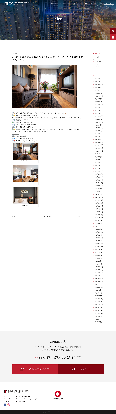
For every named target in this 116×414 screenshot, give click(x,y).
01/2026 (99, 93)
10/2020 (99, 264)
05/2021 (99, 244)
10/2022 (99, 194)
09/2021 (99, 232)
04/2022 (99, 212)
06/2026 (99, 81)
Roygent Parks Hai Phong (23, 396)
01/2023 (99, 186)
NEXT (80, 217)
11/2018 (98, 319)
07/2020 (99, 273)
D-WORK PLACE (20, 401)
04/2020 (99, 281)
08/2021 (98, 235)
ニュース (98, 64)
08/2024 (99, 131)
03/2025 (99, 116)
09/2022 (99, 197)
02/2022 (99, 218)
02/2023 (99, 183)
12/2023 (98, 154)
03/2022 (99, 215)
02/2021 (98, 252)
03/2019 (99, 313)
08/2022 (99, 200)
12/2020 (98, 258)
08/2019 (98, 302)
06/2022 (99, 206)
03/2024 (99, 145)
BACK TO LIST (47, 217)
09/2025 (99, 105)
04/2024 (99, 142)
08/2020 (99, 270)
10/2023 (99, 160)
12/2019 (98, 290)
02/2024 (99, 148)
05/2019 (98, 307)
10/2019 (98, 296)
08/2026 (99, 79)
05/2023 (99, 174)
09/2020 (99, 267)
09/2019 (99, 299)
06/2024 (99, 136)
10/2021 (98, 229)
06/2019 (99, 304)
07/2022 (99, 203)
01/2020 (99, 287)
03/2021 (99, 249)
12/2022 (98, 189)
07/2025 (99, 110)
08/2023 (99, 165)
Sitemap (7, 401)
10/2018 (98, 322)
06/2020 (99, 276)
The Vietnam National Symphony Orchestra (29, 399)
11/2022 (98, 192)
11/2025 (98, 99)
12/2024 (99, 122)
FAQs (6, 396)
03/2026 (99, 90)
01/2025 (98, 119)
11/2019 (98, 293)
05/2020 (99, 278)
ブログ (97, 66)
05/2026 (99, 84)
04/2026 (99, 87)
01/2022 (99, 220)
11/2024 (98, 125)
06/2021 (99, 241)
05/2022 (99, 209)
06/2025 (99, 113)
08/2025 (99, 108)
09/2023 (99, 163)
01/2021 (98, 255)
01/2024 (99, 151)
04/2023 (99, 177)
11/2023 (98, 157)
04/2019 (99, 310)
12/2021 (98, 223)
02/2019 (98, 316)
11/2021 (98, 226)
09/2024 (99, 128)
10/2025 (98, 102)
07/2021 (99, 238)
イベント (98, 62)
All (96, 69)
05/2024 (99, 139)
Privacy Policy (8, 399)
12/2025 (99, 96)
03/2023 (99, 180)
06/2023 (99, 171)
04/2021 (99, 247)
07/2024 (99, 134)
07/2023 (99, 168)
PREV (15, 217)
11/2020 (98, 261)
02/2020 (98, 284)
